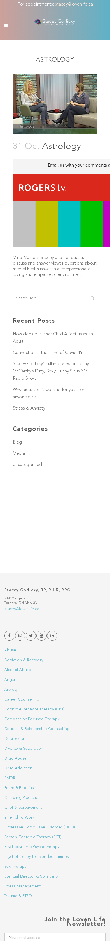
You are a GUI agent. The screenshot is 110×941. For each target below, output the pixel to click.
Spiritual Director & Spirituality (31, 876)
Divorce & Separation (23, 749)
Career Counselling (21, 699)
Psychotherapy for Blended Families (36, 857)
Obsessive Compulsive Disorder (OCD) (39, 827)
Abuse (10, 650)
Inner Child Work (19, 817)
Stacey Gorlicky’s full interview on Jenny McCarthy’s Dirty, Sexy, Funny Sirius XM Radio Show (51, 371)
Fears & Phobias (19, 788)
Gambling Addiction (22, 798)
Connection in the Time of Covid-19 (48, 353)
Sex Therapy (15, 867)
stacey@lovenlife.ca (74, 4)
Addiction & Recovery (23, 660)
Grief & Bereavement (23, 808)
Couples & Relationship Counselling (36, 729)
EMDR (9, 778)
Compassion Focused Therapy (31, 719)
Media (19, 453)
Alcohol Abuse (17, 670)
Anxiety (10, 690)
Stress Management (22, 886)
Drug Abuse (15, 758)
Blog (17, 442)
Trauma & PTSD (18, 896)
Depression (14, 739)
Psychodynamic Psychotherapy (31, 847)
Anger (10, 680)
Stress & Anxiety (29, 408)
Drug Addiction (18, 768)
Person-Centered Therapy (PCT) (32, 837)
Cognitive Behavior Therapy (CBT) (34, 709)
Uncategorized (27, 465)
